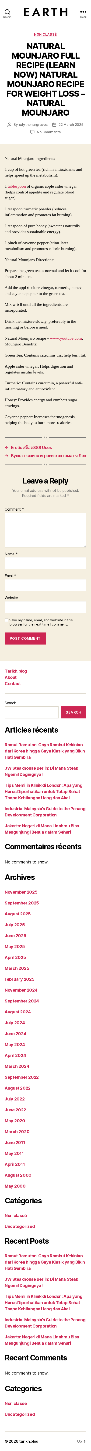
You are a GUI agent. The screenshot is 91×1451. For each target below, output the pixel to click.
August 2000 (18, 1175)
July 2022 (15, 1099)
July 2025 (15, 924)
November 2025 (21, 892)
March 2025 (17, 968)
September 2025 (22, 903)
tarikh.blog (28, 1441)
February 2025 (20, 979)
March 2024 (17, 1066)
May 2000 (15, 1186)
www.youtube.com (66, 338)
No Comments (48, 132)
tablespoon (17, 186)
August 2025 (18, 913)
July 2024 (15, 1022)
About (11, 677)
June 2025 (15, 935)
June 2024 (15, 1033)
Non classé (45, 34)
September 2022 (22, 1077)
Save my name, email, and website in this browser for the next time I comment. (41, 622)
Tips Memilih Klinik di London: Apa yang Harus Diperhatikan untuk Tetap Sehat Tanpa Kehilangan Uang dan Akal (43, 791)
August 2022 (18, 1088)
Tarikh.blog (16, 671)
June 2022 (15, 1109)
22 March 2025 (71, 124)
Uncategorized (20, 1226)
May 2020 (15, 1120)
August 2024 (18, 1011)
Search (10, 703)
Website (11, 598)
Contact (13, 683)
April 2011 (15, 1164)
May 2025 (15, 946)
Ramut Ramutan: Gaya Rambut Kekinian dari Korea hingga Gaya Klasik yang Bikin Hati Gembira (45, 751)
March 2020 (17, 1131)
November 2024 (21, 990)
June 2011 (15, 1142)
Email (10, 576)
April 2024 (15, 1055)
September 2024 (22, 1001)
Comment (14, 509)
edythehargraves (33, 124)
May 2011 (14, 1153)
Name (11, 554)
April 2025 (15, 957)
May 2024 (15, 1044)
